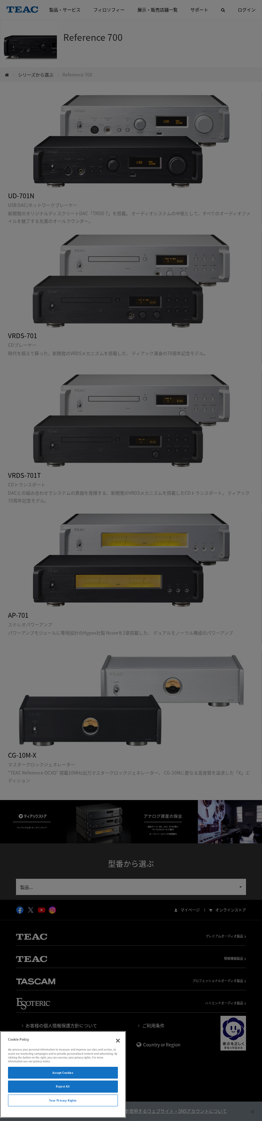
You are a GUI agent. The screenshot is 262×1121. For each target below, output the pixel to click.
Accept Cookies (62, 1073)
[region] (63, 1074)
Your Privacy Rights (63, 1100)
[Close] (118, 1041)
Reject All (63, 1086)
